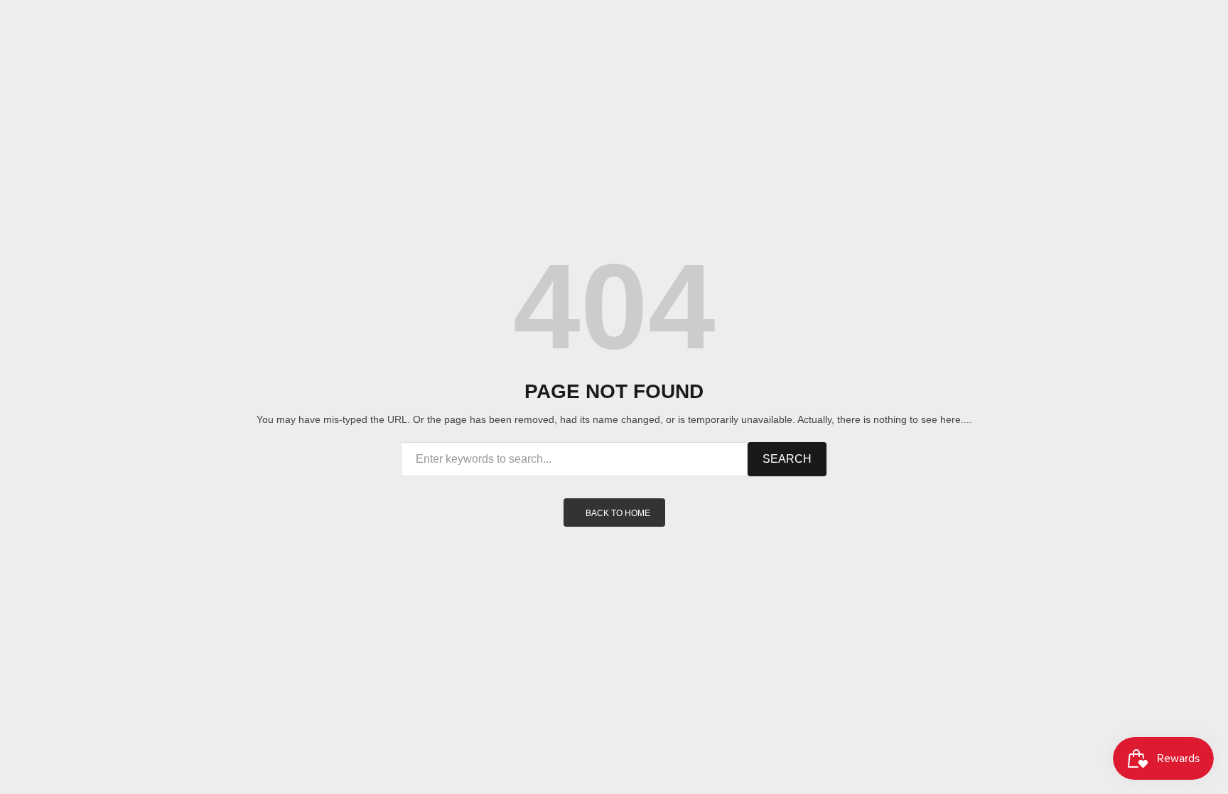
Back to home (618, 513)
